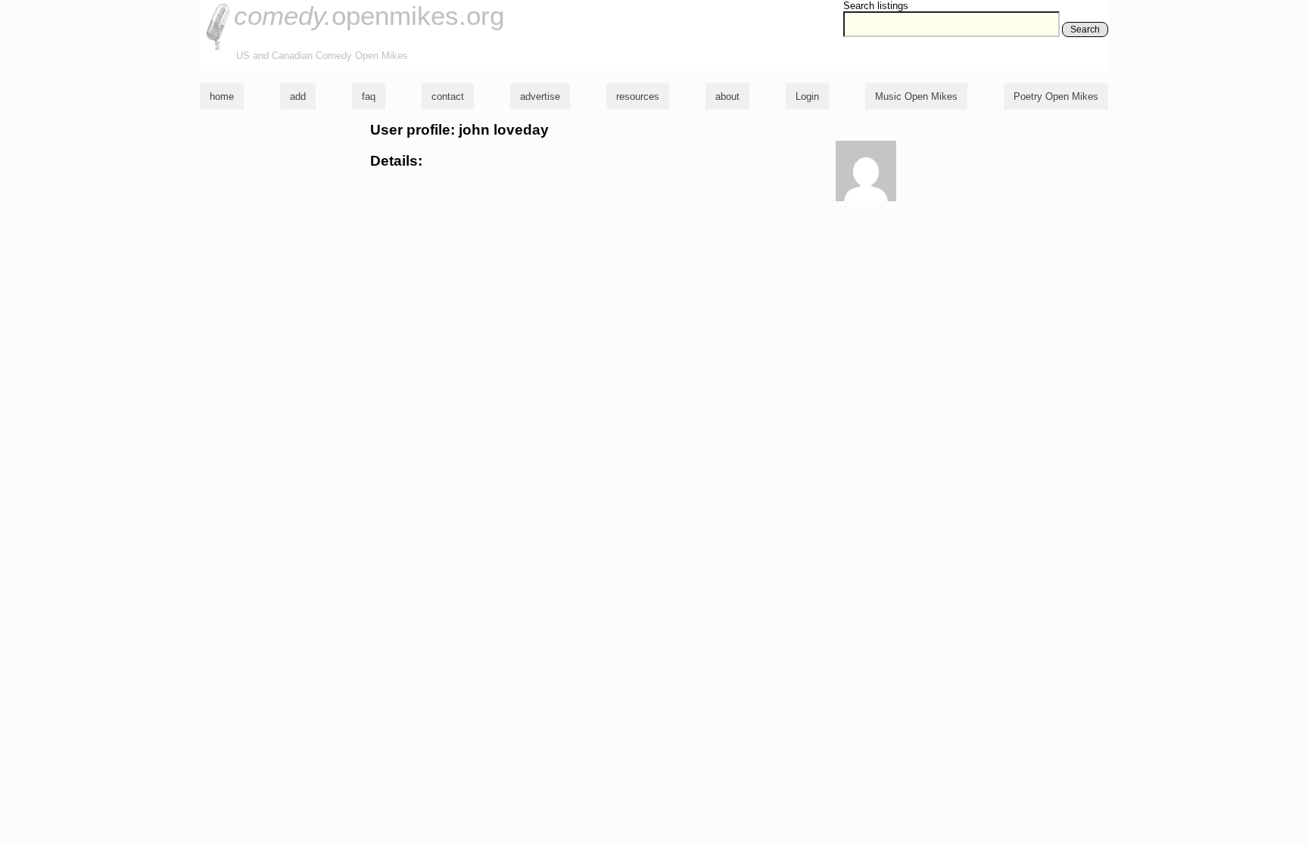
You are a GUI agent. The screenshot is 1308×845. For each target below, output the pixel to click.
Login (807, 96)
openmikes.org (369, 15)
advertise (540, 96)
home (222, 96)
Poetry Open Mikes (1056, 96)
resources (637, 96)
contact (447, 96)
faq (368, 96)
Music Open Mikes (916, 96)
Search (1085, 29)
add (298, 96)
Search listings (875, 5)
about (727, 96)
